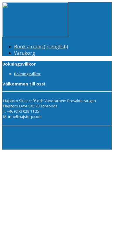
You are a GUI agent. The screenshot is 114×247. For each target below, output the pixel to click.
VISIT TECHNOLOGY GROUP (30, 141)
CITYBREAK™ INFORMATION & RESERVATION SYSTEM (47, 147)
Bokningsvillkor (27, 73)
